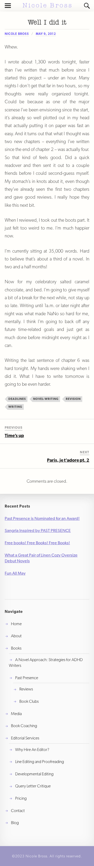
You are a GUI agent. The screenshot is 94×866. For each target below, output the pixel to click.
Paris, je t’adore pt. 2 (68, 460)
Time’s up (14, 435)
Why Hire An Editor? (32, 749)
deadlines (17, 399)
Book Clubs (29, 701)
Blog (15, 822)
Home (16, 623)
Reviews (26, 689)
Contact (18, 810)
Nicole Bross (17, 34)
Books (16, 648)
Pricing (21, 798)
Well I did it (47, 22)
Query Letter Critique (33, 785)
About (16, 635)
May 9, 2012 (46, 34)
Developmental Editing (34, 773)
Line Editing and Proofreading (39, 761)
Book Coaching (24, 725)
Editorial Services (25, 738)
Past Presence (26, 677)
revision (73, 399)
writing (15, 407)
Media (16, 713)
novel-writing (45, 399)
